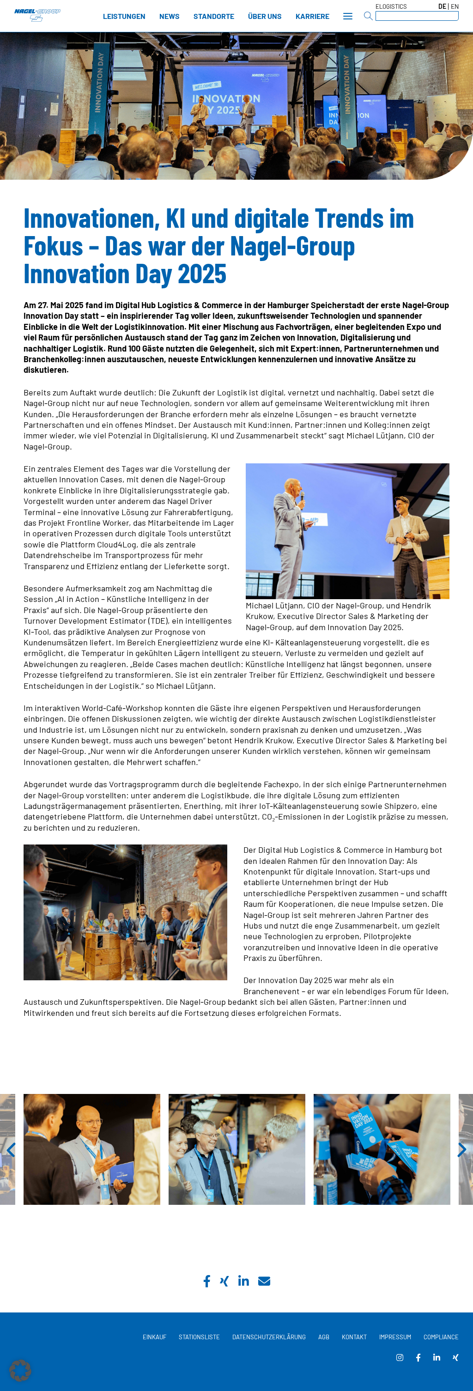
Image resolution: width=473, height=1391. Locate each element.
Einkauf (154, 1337)
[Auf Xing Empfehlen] (224, 1282)
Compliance (441, 1337)
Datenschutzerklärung (269, 1337)
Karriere (312, 16)
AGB (323, 1337)
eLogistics (391, 6)
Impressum (395, 1337)
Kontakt (354, 1337)
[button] (20, 1370)
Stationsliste (199, 1337)
